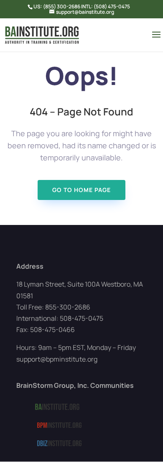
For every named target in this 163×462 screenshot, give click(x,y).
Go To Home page (81, 190)
